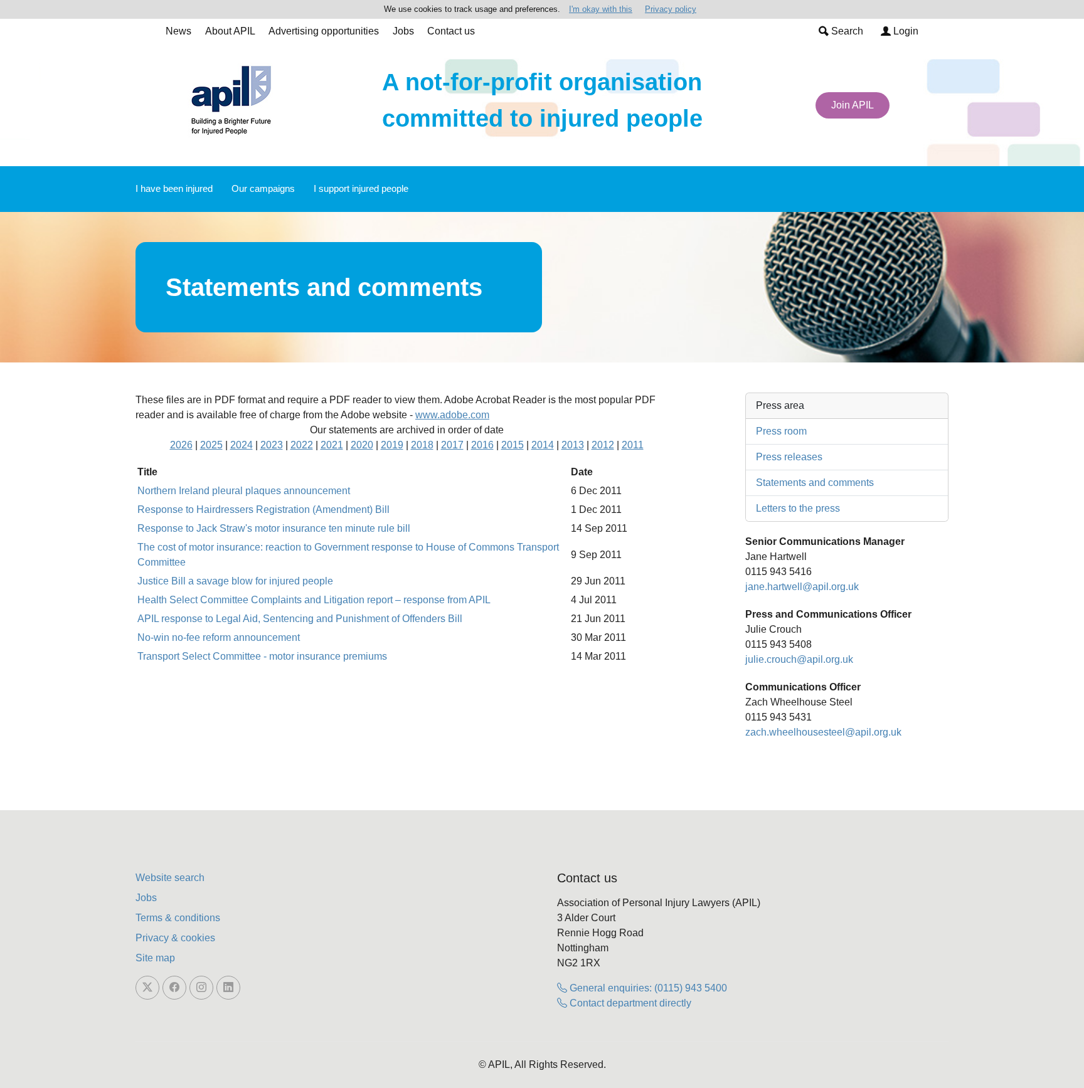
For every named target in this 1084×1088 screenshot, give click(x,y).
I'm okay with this (600, 9)
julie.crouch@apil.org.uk (799, 659)
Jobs (403, 31)
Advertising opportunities (323, 31)
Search (846, 31)
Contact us (451, 31)
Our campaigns (263, 188)
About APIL (230, 31)
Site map (155, 958)
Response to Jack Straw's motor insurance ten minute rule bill (273, 528)
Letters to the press (798, 508)
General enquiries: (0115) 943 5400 (647, 988)
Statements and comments (815, 482)
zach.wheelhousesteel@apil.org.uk (823, 732)
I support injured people (361, 188)
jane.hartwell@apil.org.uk (802, 586)
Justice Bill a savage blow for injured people (235, 581)
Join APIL (852, 105)
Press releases (789, 457)
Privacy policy (670, 9)
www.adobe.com (452, 414)
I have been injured (174, 188)
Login (904, 31)
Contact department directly (629, 1003)
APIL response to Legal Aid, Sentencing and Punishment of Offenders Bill (299, 618)
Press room (781, 431)
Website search (170, 877)
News (178, 31)
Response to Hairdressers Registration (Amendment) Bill (263, 509)
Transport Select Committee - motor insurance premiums (262, 656)
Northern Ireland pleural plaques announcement (243, 490)
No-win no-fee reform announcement (218, 637)
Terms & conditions (178, 917)
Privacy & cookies (175, 937)
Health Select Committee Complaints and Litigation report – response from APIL (314, 599)
